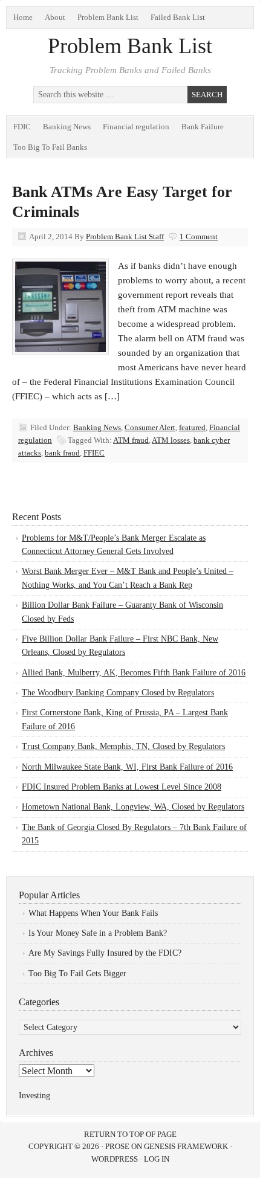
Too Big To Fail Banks (50, 147)
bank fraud (62, 452)
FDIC (22, 126)
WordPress (114, 1159)
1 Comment (199, 236)
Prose (117, 1146)
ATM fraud (131, 440)
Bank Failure (202, 126)
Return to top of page (130, 1134)
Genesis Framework (186, 1146)
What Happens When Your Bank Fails (93, 913)
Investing (34, 1095)
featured (192, 427)
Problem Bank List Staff (125, 236)
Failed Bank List (178, 17)
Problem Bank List (107, 17)
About (55, 17)
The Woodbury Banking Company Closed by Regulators (118, 692)
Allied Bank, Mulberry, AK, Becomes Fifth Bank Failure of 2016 (133, 672)
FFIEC (94, 452)
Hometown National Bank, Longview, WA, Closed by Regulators (133, 806)
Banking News (67, 126)
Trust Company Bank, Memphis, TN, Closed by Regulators (123, 746)
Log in (156, 1159)
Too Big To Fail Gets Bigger (77, 973)
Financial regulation (136, 126)
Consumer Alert (150, 427)
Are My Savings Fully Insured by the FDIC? (104, 953)
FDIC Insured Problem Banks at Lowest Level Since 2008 (121, 786)
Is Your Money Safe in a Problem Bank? (97, 933)
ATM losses (171, 440)
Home (23, 17)
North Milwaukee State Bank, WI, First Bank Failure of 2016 (127, 766)
